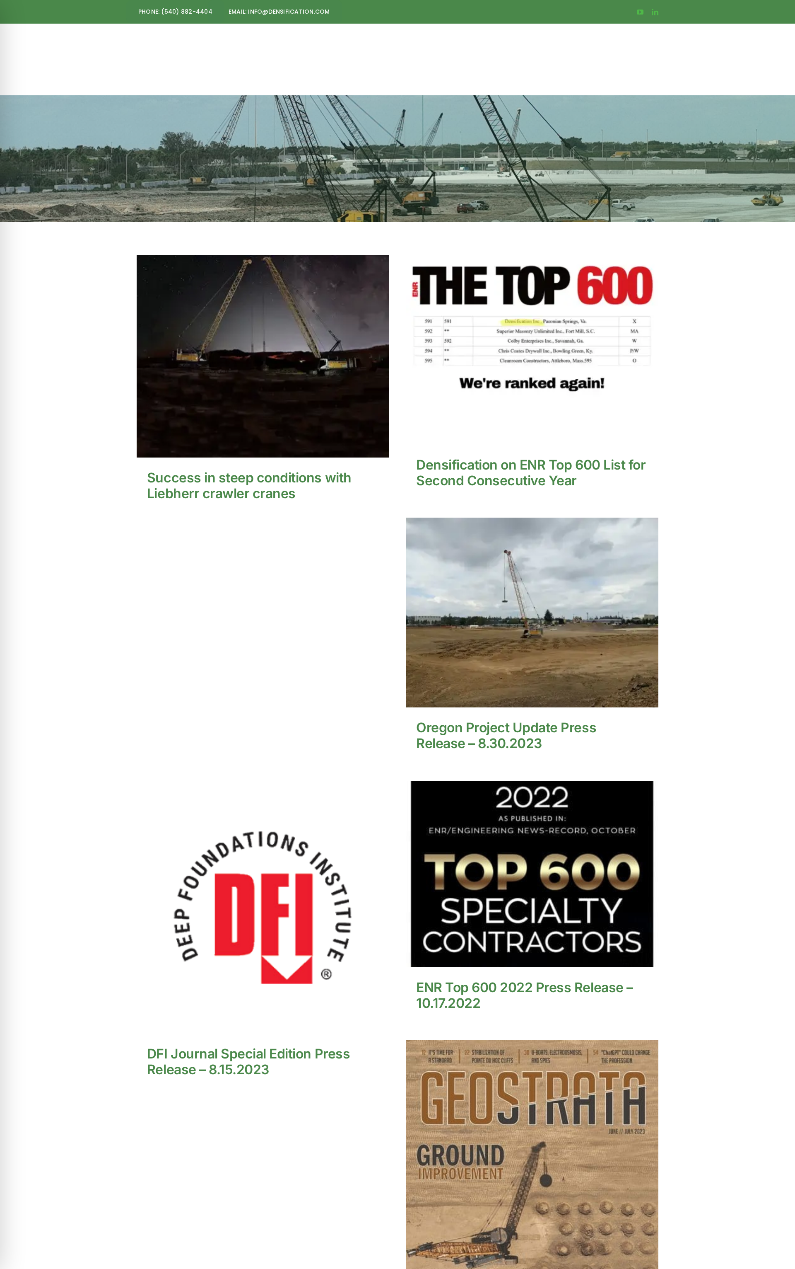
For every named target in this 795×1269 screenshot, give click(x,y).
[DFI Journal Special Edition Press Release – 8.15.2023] (263, 907)
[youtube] (640, 12)
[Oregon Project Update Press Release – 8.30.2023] (532, 612)
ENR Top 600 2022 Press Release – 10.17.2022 (524, 865)
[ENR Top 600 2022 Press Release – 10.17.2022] (532, 874)
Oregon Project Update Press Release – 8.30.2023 (524, 598)
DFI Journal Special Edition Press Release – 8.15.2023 (255, 893)
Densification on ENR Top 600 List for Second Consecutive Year (524, 335)
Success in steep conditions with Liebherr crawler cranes (255, 342)
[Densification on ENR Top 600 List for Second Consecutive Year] (532, 350)
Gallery (271, 342)
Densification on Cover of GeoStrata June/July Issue (524, 1201)
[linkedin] (655, 12)
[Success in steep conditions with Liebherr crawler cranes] (263, 356)
